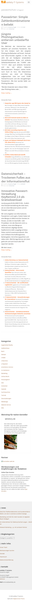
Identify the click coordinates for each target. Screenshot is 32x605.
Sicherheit (11, 29)
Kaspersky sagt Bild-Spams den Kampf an (17, 103)
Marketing (4, 373)
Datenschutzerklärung (6, 560)
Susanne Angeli (12, 27)
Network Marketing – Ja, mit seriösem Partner (13, 527)
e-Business (4, 361)
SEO (2, 383)
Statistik (3, 389)
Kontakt (2, 553)
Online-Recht (5, 376)
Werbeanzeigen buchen (7, 550)
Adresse (2, 579)
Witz (2, 408)
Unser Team (3, 547)
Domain (3, 354)
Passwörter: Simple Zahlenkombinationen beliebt (15, 20)
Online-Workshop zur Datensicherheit (16, 260)
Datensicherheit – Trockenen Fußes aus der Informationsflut (15, 177)
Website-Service (6, 405)
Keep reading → (6, 93)
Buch (2, 351)
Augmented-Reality (7, 345)
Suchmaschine (5, 392)
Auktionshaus (5, 348)
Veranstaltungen (6, 398)
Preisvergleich (5, 379)
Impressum (3, 557)
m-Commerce (5, 370)
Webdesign (4, 401)
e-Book (3, 357)
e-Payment (4, 364)
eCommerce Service (7, 367)
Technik (3, 395)
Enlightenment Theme (19, 598)
